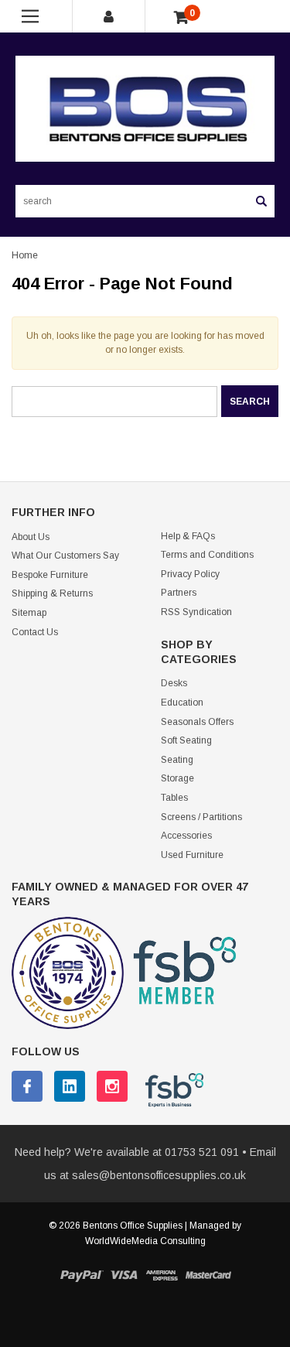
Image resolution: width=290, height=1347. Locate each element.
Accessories (186, 835)
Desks (174, 683)
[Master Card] (208, 1275)
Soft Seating (186, 740)
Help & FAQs (188, 536)
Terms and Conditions (207, 554)
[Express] (162, 1275)
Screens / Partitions (201, 817)
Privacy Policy (190, 574)
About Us (30, 537)
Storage (177, 778)
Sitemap (29, 612)
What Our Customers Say (65, 555)
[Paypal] (82, 1275)
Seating (177, 759)
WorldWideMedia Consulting (145, 1241)
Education (182, 702)
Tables (174, 797)
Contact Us (35, 632)
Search (261, 201)
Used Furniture (192, 855)
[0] (181, 17)
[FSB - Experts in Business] (166, 1089)
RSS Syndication (196, 612)
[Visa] (124, 1275)
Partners (178, 592)
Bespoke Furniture (50, 574)
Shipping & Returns (52, 593)
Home (25, 255)
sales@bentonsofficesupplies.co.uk (159, 1175)
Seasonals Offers (197, 721)
